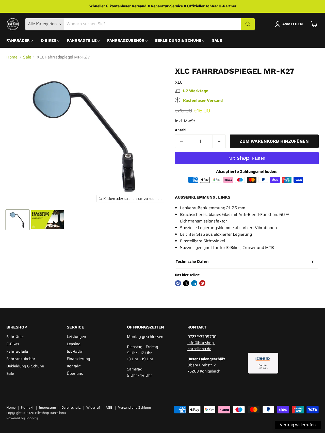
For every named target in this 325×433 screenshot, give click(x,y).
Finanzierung (78, 359)
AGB (109, 407)
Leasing (73, 344)
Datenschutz (71, 407)
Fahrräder (18, 40)
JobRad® (75, 351)
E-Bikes (48, 40)
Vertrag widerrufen (298, 425)
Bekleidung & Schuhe (178, 40)
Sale (217, 40)
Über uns (75, 373)
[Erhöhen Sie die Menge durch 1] (219, 141)
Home (12, 57)
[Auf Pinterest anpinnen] (202, 283)
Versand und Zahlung (134, 407)
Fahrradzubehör (126, 40)
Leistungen (76, 337)
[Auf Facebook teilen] (178, 283)
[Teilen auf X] (186, 283)
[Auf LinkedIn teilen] (194, 283)
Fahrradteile (82, 40)
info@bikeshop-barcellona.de (201, 346)
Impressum (47, 407)
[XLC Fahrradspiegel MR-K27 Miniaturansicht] (17, 220)
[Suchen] (248, 24)
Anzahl (180, 130)
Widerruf (93, 407)
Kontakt (73, 366)
